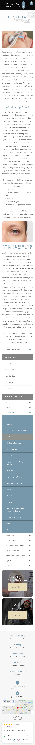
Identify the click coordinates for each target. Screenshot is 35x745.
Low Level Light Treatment (16, 430)
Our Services (9, 370)
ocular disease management (15, 556)
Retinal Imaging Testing (15, 517)
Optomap (9, 530)
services (7, 407)
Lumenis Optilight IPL (14, 483)
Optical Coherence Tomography (18, 496)
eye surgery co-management (15, 546)
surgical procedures (12, 551)
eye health (9, 566)
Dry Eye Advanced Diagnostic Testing (17, 463)
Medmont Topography (14, 443)
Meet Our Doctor (11, 376)
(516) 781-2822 (17, 697)
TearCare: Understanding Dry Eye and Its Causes (17, 510)
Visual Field (10, 489)
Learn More (16, 587)
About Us (8, 363)
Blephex (9, 455)
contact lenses (10, 540)
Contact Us (8, 388)
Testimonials (9, 382)
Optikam (9, 471)
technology (9, 412)
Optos (8, 523)
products (8, 402)
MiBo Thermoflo (12, 449)
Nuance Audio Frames (14, 477)
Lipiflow (9, 437)
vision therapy (10, 535)
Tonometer (10, 424)
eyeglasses (8, 561)
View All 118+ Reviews (9, 722)
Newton (9, 502)
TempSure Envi (12, 418)
